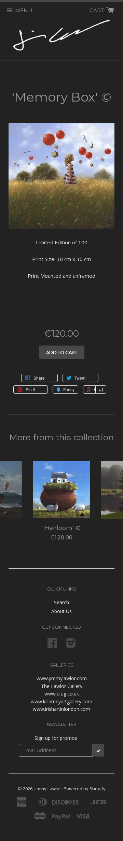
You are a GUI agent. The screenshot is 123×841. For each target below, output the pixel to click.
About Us (61, 611)
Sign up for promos (56, 738)
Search (61, 602)
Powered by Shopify (85, 788)
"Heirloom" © (61, 527)
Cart (97, 10)
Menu (23, 10)
